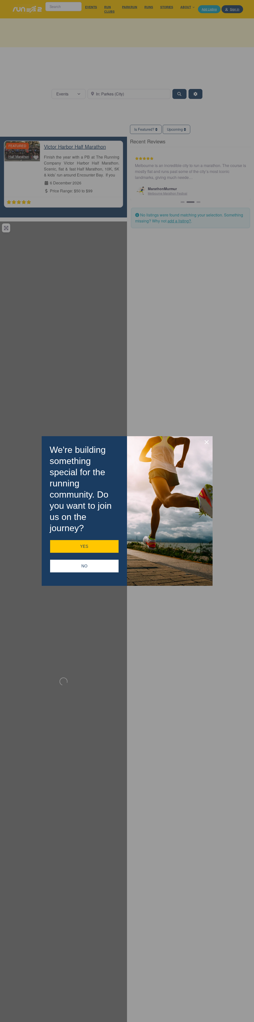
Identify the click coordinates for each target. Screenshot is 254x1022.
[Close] (207, 442)
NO (84, 566)
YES (84, 546)
